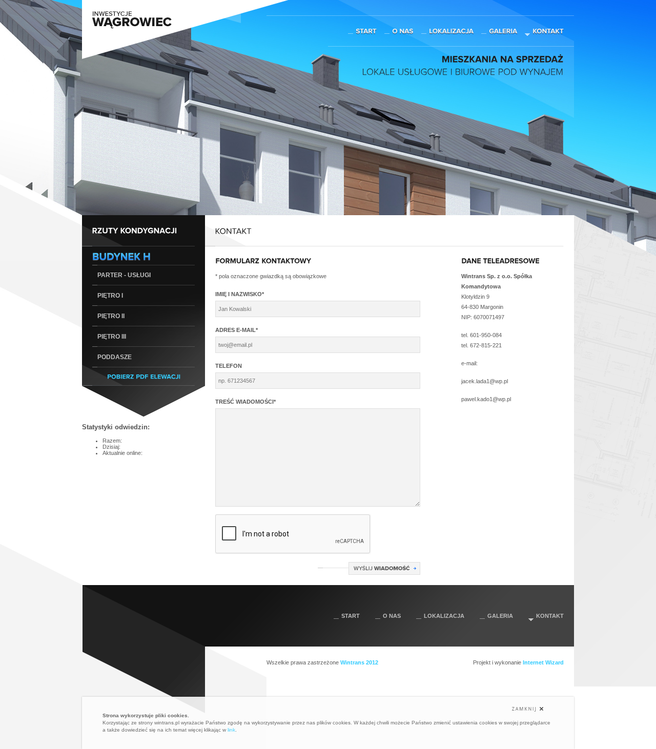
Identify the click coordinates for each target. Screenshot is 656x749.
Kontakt (550, 616)
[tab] (143, 255)
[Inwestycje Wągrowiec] (132, 28)
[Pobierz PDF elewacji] (143, 376)
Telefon (228, 366)
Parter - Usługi (124, 275)
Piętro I (110, 295)
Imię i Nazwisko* (239, 294)
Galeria (500, 616)
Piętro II (111, 316)
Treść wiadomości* (245, 402)
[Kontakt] (548, 30)
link (231, 730)
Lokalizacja (444, 616)
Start (350, 616)
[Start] (366, 30)
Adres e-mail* (236, 330)
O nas (392, 616)
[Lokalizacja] (451, 30)
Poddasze (114, 357)
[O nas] (403, 30)
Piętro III (111, 336)
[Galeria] (503, 30)
